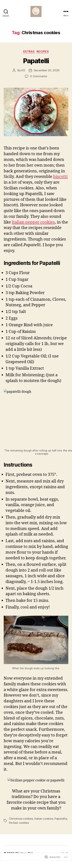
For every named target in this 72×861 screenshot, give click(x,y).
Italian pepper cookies (33, 222)
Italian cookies (43, 818)
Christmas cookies (21, 818)
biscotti (60, 176)
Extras (29, 51)
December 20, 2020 (47, 70)
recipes (43, 51)
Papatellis (60, 818)
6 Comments (38, 76)
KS (23, 70)
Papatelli (36, 61)
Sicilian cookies (19, 822)
